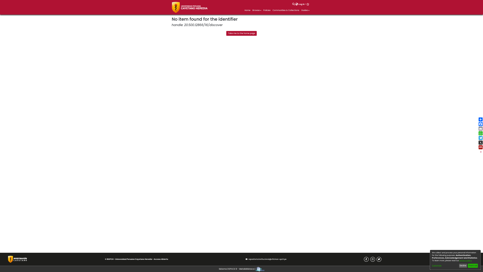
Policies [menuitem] (267, 10)
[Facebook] (366, 259)
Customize (436, 265)
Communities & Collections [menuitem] (286, 10)
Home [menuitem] (247, 10)
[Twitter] (379, 259)
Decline (463, 265)
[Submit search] (293, 4)
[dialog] (455, 259)
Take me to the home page (241, 33)
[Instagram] (372, 259)
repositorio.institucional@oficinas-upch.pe (267, 259)
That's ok (473, 265)
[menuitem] (296, 4)
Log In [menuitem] (301, 4)
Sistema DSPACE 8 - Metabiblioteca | (237, 268)
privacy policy (465, 260)
